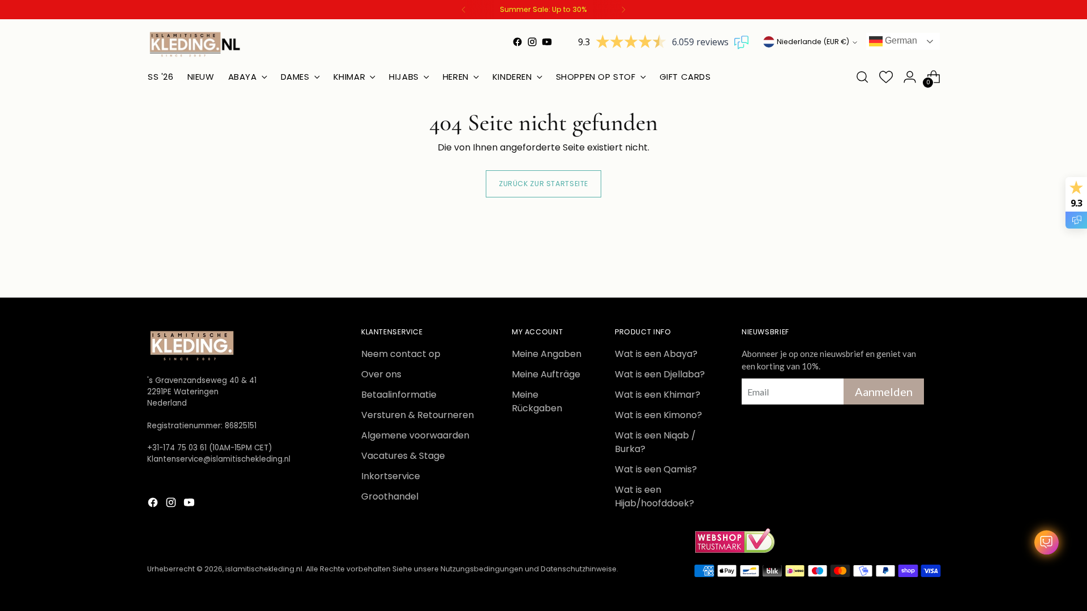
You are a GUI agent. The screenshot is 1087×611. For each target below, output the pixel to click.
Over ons (381, 374)
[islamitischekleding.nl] (195, 44)
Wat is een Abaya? (656, 353)
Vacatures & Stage (403, 455)
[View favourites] (886, 77)
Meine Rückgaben (537, 401)
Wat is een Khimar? (657, 394)
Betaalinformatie (398, 394)
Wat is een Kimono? (658, 414)
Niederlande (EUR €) (813, 41)
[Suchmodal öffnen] (862, 77)
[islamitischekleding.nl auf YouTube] (547, 42)
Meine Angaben (546, 353)
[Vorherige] (463, 9)
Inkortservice (390, 476)
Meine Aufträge (546, 374)
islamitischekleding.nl (263, 569)
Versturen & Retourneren (417, 414)
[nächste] (623, 9)
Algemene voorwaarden (415, 435)
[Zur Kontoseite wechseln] (909, 77)
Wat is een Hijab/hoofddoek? (654, 496)
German (900, 40)
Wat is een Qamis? (656, 469)
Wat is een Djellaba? (660, 374)
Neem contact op (400, 353)
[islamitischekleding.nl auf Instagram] (532, 42)
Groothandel (389, 496)
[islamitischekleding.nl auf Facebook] (517, 42)
